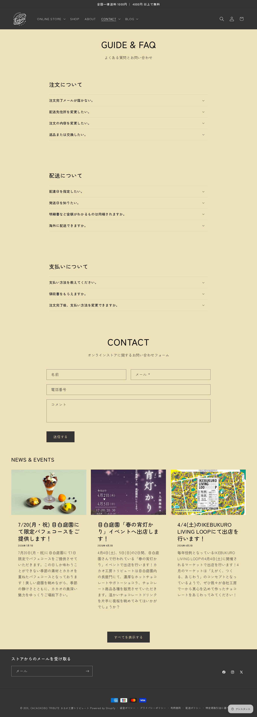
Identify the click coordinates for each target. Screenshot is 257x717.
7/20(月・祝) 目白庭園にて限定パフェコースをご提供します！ (49, 531)
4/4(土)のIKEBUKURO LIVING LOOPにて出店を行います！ (208, 531)
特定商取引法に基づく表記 (221, 708)
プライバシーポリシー (153, 708)
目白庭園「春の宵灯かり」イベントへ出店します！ (128, 531)
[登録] (87, 671)
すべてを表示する (128, 637)
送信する (60, 436)
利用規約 (176, 708)
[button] (50, 19)
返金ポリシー (127, 708)
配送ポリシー (193, 708)
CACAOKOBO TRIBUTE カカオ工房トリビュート (59, 708)
